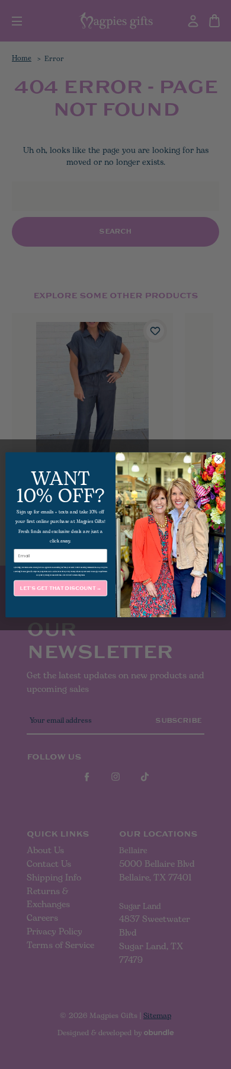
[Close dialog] (218, 459)
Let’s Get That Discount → (60, 588)
